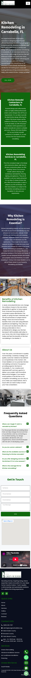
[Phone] (26, 652)
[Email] (26, 662)
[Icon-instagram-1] (6, 593)
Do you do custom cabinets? (12, 447)
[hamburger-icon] (28, 3)
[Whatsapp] (26, 657)
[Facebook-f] (2, 593)
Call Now (8, 80)
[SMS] (26, 668)
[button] (15, 424)
